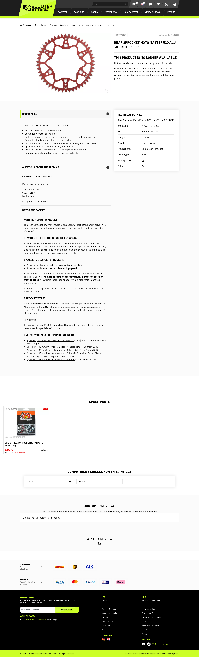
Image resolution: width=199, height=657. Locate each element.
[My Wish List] (158, 4)
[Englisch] (108, 639)
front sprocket (96, 227)
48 (143, 160)
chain (32, 231)
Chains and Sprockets (59, 25)
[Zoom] (107, 90)
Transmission (40, 25)
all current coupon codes (36, 619)
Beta (31, 481)
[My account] (150, 4)
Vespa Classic (153, 12)
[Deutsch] (103, 639)
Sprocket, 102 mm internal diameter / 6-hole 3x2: (53, 349)
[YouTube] (143, 644)
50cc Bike (79, 12)
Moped (94, 12)
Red (144, 166)
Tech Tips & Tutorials (150, 625)
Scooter (62, 12)
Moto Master (120, 35)
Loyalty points (107, 621)
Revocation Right (149, 613)
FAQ (103, 605)
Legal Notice (147, 605)
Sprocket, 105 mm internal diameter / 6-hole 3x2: (53, 353)
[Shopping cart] (175, 4)
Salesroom (106, 625)
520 (144, 154)
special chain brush (49, 328)
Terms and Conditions (151, 600)
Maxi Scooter (131, 12)
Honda (82, 481)
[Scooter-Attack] (37, 8)
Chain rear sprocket (152, 148)
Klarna (144, 634)
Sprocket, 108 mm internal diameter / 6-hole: (51, 359)
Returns (105, 617)
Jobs (144, 621)
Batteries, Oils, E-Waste (151, 617)
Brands (145, 630)
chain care (95, 324)
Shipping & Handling (110, 613)
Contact (105, 600)
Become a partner (109, 630)
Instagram (164, 644)
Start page (27, 25)
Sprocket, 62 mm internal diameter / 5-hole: (50, 340)
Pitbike (171, 12)
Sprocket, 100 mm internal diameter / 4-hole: (51, 346)
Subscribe (67, 609)
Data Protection (148, 609)
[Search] (125, 4)
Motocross (111, 12)
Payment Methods (109, 609)
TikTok (155, 644)
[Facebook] (149, 644)
